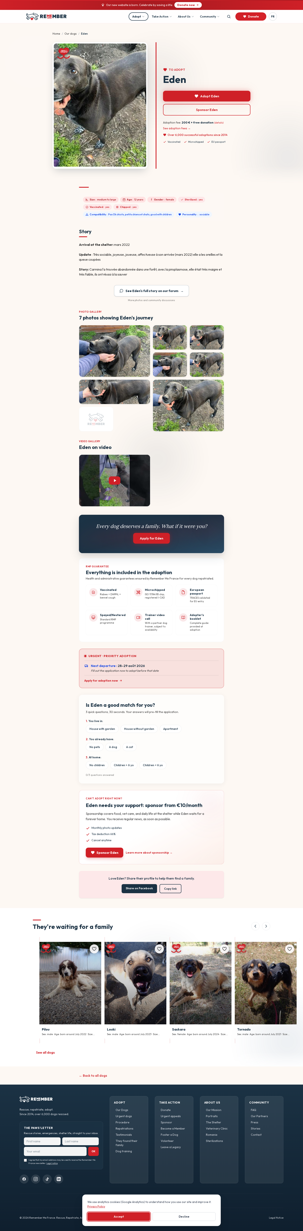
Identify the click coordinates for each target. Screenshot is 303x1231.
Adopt (136, 16)
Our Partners (259, 1116)
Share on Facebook (139, 888)
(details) (219, 122)
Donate (166, 1110)
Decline (184, 1216)
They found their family (126, 1143)
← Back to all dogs (93, 1075)
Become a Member (173, 1128)
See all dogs (45, 1052)
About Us (184, 16)
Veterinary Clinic (217, 1128)
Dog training (124, 1151)
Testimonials (124, 1135)
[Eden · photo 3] (207, 337)
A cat (129, 747)
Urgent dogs (124, 1116)
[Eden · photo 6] (114, 391)
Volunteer (167, 1141)
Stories (255, 1128)
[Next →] (266, 926)
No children (97, 765)
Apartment (170, 729)
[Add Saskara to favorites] (224, 948)
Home (56, 33)
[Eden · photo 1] (114, 351)
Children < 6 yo (153, 765)
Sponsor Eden (207, 110)
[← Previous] (255, 926)
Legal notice (52, 1163)
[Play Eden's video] (114, 481)
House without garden (139, 729)
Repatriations (124, 1128)
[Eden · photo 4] (170, 364)
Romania (211, 1135)
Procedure (122, 1122)
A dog (113, 747)
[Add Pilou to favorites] (94, 948)
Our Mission (213, 1110)
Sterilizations (214, 1141)
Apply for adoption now (101, 680)
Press (254, 1122)
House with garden (102, 729)
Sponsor (166, 1122)
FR (273, 16)
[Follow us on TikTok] (47, 1179)
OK (93, 1151)
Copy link (170, 889)
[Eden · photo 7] (188, 405)
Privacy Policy (96, 1206)
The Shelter (213, 1122)
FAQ (253, 1110)
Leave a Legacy (171, 1147)
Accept (119, 1216)
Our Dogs (122, 1110)
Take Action (160, 16)
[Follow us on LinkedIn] (58, 1179)
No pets (94, 747)
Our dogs (71, 33)
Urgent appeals (171, 1116)
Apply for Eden (151, 538)
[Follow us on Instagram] (35, 1179)
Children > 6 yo (124, 765)
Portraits (212, 1116)
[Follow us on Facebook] (24, 1179)
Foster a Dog (169, 1135)
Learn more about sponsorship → (149, 852)
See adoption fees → (177, 128)
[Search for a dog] (229, 16)
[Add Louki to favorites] (159, 948)
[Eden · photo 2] (170, 337)
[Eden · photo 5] (207, 364)
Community (208, 16)
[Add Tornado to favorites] (289, 948)
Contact (256, 1135)
